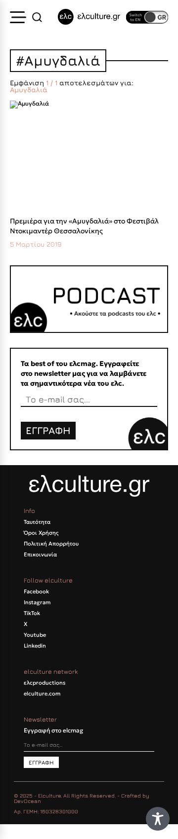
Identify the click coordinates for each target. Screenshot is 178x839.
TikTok (32, 613)
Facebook (36, 591)
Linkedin (35, 645)
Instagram (37, 602)
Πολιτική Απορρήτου (51, 543)
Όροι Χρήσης (41, 532)
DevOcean (27, 801)
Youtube (35, 634)
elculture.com (42, 693)
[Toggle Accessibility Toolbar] (158, 819)
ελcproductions (44, 682)
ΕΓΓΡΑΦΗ (48, 430)
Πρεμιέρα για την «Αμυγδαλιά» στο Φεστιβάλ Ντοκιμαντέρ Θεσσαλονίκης (84, 226)
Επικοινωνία (40, 554)
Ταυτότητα (37, 521)
